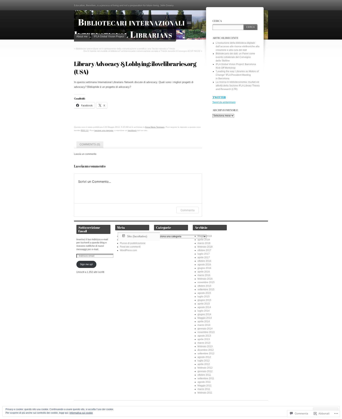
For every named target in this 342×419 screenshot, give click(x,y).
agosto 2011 (204, 382)
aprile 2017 (204, 257)
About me (81, 36)
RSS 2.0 (84, 130)
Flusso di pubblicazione (132, 243)
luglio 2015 (204, 296)
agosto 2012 (204, 357)
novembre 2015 (206, 282)
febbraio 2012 (205, 367)
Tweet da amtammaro (224, 102)
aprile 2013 (204, 339)
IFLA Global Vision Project (109, 36)
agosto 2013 (204, 335)
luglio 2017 (204, 254)
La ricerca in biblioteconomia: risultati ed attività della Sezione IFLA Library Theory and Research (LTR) (238, 86)
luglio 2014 (204, 310)
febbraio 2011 (205, 392)
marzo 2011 (204, 389)
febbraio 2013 (205, 346)
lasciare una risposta (103, 130)
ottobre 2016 (204, 261)
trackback (132, 130)
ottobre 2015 (204, 286)
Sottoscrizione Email (89, 229)
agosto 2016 (204, 264)
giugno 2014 (204, 314)
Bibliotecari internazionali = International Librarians (133, 28)
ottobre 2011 (204, 375)
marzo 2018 (204, 243)
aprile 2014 (204, 321)
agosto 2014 (204, 307)
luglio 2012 (204, 360)
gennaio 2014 (205, 328)
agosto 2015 (204, 293)
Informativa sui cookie (81, 412)
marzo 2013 (204, 342)
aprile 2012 (204, 364)
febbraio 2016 (205, 278)
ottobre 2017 (204, 250)
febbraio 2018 (205, 246)
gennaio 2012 (205, 371)
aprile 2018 (204, 239)
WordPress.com (128, 250)
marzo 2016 (204, 275)
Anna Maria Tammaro (154, 127)
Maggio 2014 (205, 318)
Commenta (187, 210)
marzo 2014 (204, 325)
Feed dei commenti (130, 246)
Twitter (219, 97)
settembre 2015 (206, 289)
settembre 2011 (206, 378)
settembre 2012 (206, 353)
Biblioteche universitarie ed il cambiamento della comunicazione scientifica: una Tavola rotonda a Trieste (125, 48)
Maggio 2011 (205, 385)
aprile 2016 (204, 271)
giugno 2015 (204, 300)
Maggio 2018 (205, 236)
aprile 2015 (204, 303)
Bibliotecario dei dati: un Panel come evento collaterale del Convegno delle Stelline (235, 57)
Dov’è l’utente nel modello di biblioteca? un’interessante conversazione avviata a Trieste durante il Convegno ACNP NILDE (142, 51)
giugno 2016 (204, 268)
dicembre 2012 (206, 350)
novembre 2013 (206, 332)
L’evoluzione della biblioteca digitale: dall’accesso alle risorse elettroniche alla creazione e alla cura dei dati (237, 46)
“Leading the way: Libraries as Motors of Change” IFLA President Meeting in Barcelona (237, 75)
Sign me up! (86, 264)
